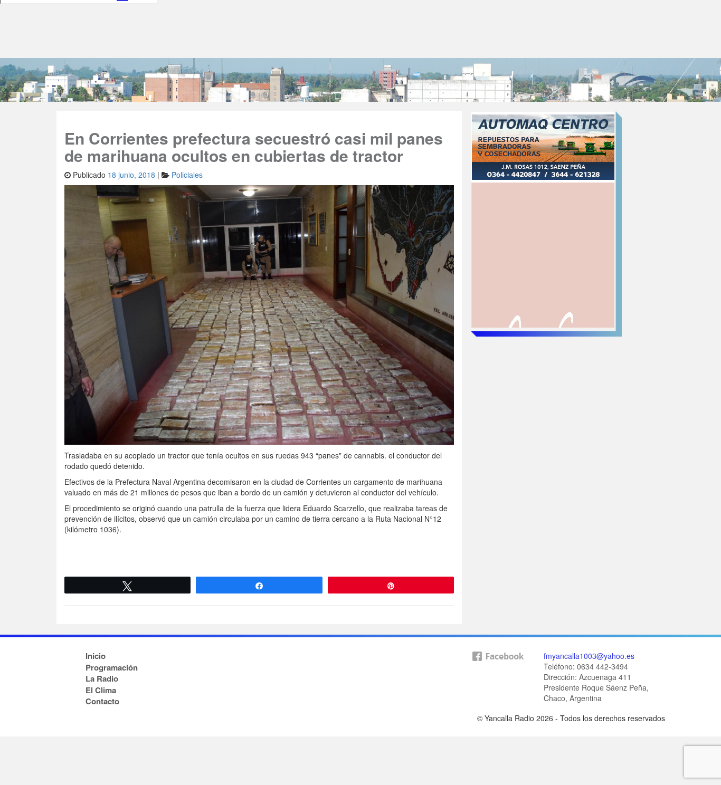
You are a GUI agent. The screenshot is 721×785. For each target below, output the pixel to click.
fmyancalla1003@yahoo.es (589, 655)
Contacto (102, 701)
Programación (112, 667)
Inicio (96, 656)
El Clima (101, 690)
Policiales (187, 174)
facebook (498, 673)
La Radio (102, 678)
